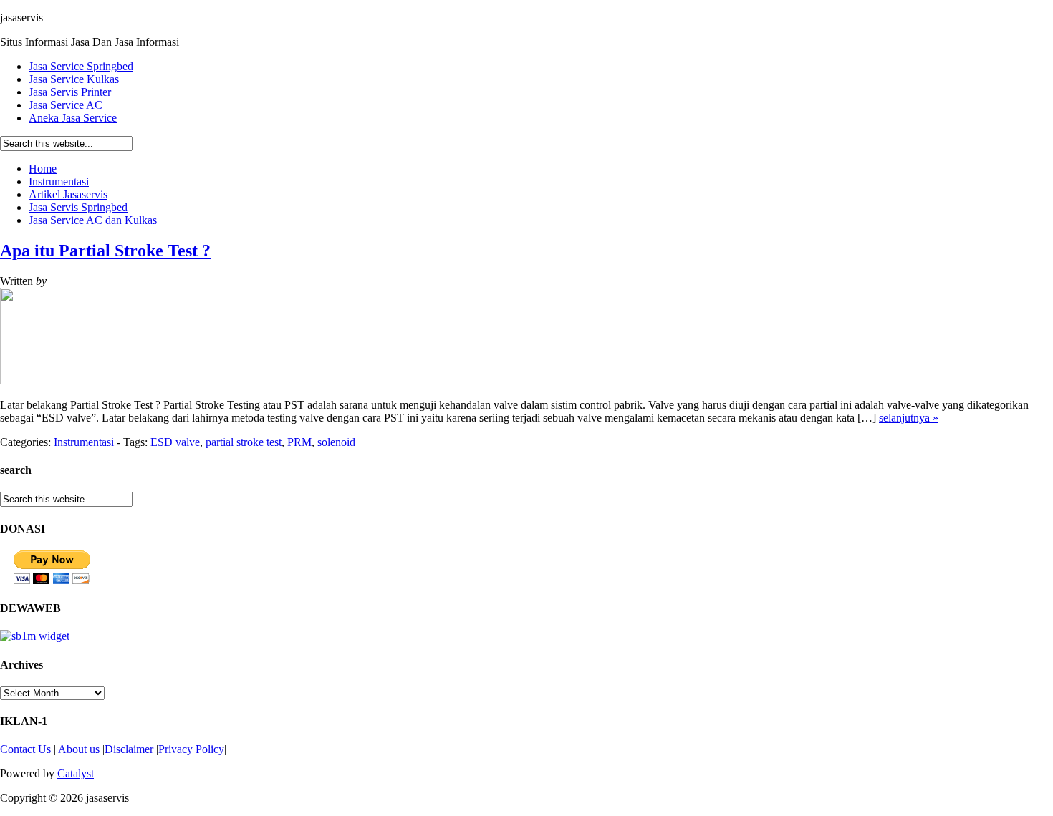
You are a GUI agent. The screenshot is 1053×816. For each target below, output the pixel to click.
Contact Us (25, 749)
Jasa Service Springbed (81, 66)
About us (79, 749)
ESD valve (175, 442)
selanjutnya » (908, 418)
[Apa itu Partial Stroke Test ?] (53, 380)
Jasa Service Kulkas (74, 79)
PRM (299, 442)
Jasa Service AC (65, 105)
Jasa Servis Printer (70, 92)
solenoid (336, 442)
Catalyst (75, 773)
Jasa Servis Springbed (78, 207)
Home (43, 168)
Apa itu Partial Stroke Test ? (105, 250)
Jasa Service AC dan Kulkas (93, 220)
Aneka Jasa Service (73, 118)
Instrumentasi (59, 181)
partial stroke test (244, 442)
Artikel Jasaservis (68, 194)
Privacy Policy (191, 749)
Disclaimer (129, 749)
